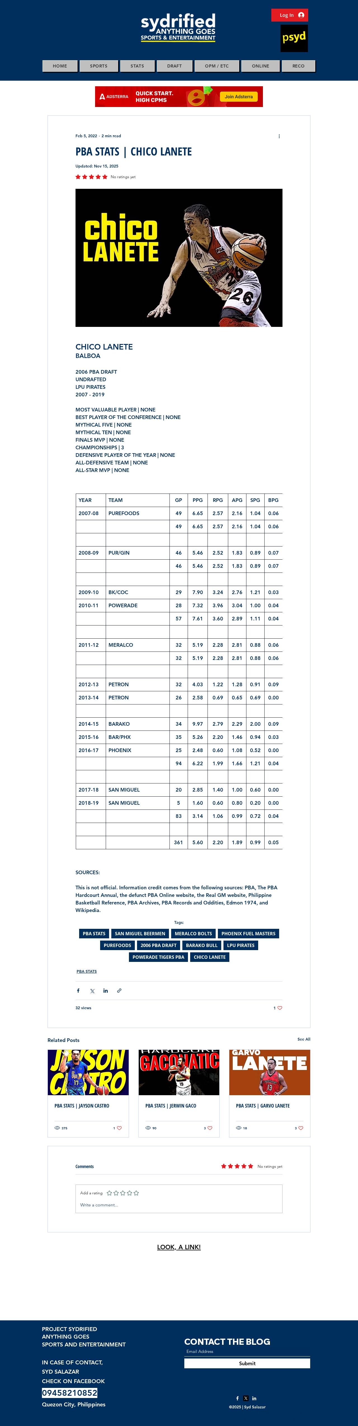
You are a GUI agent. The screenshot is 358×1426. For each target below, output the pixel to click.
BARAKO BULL (202, 945)
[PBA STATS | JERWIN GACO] (179, 1072)
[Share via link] (119, 990)
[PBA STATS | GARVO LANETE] (269, 1072)
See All (304, 1039)
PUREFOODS (117, 945)
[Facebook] (237, 1398)
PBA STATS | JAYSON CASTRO (82, 1105)
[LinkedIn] (254, 1398)
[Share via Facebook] (78, 990)
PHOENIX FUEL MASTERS (248, 933)
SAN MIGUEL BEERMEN (140, 933)
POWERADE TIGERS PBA (158, 957)
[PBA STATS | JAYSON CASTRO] (88, 1072)
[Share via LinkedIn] (105, 990)
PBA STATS (94, 933)
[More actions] (279, 135)
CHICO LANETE (210, 957)
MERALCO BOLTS (193, 933)
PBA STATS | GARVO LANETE (263, 1105)
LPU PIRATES (241, 945)
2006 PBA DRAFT (158, 945)
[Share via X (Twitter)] (92, 990)
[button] (99, 66)
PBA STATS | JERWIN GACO (170, 1105)
